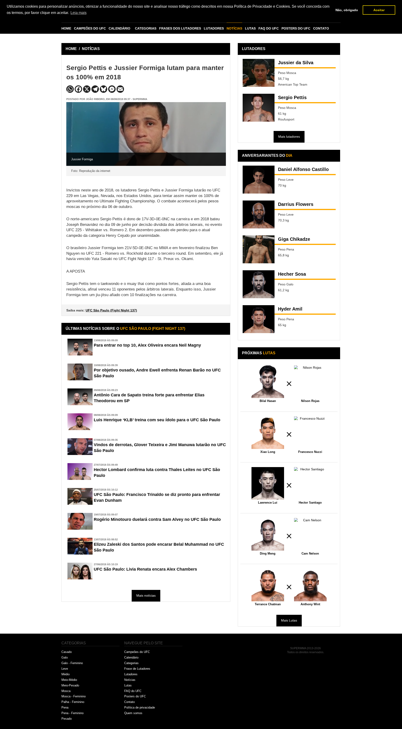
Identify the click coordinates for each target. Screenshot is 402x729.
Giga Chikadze (294, 239)
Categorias (131, 663)
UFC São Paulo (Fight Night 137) (111, 310)
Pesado (66, 718)
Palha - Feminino (72, 702)
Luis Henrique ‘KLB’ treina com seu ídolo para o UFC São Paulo (157, 420)
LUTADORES (214, 28)
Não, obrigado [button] (346, 10)
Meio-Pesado (70, 685)
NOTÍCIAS (234, 28)
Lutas (128, 685)
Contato (129, 702)
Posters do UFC (135, 696)
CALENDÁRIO (119, 28)
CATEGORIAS (145, 28)
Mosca (65, 691)
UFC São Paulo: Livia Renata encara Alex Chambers (145, 569)
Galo (64, 657)
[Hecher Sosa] (259, 284)
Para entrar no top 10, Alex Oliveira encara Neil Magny (147, 345)
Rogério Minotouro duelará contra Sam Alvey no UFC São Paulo (157, 519)
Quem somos (133, 713)
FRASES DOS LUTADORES (180, 28)
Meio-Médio (69, 680)
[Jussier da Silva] (259, 73)
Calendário (131, 657)
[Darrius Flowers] (259, 214)
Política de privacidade (139, 707)
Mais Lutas (289, 620)
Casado (66, 652)
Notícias (129, 680)
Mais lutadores (289, 136)
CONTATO (321, 28)
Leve (64, 668)
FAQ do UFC (132, 691)
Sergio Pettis (292, 97)
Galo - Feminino (72, 663)
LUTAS (250, 28)
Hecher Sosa (292, 274)
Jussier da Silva (295, 62)
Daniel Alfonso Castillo (303, 169)
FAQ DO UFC (268, 28)
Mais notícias (146, 595)
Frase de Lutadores (137, 668)
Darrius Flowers (295, 204)
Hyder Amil (290, 308)
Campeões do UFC (137, 652)
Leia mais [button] (78, 13)
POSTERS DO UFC (295, 28)
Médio (65, 674)
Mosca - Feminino (73, 696)
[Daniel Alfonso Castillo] (259, 180)
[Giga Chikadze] (259, 249)
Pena (64, 707)
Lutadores (130, 674)
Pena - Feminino (72, 713)
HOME (66, 28)
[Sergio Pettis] (259, 108)
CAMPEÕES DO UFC (90, 28)
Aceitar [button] (379, 10)
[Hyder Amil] (259, 319)
